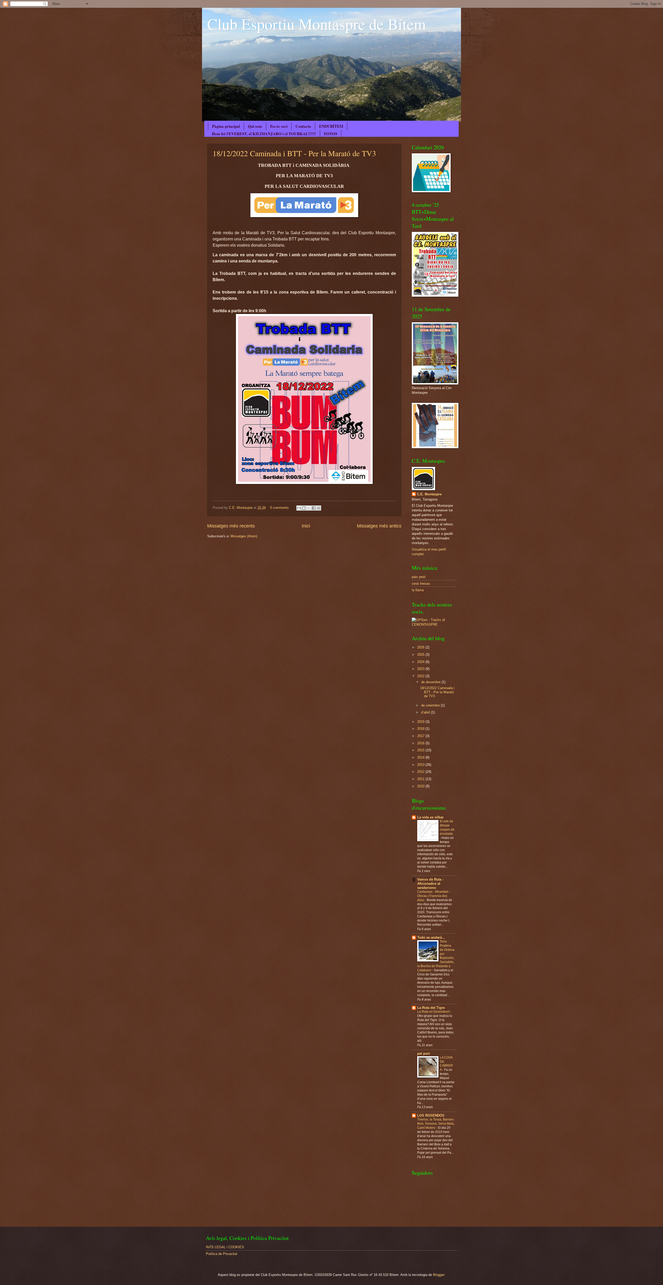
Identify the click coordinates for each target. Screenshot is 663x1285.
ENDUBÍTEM (331, 126)
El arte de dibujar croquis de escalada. (447, 827)
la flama (418, 590)
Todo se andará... (431, 937)
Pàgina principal (226, 126)
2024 (421, 662)
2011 (421, 779)
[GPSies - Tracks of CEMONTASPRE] (434, 624)
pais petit (419, 577)
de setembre (431, 705)
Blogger (438, 1275)
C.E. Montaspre (241, 508)
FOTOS (330, 134)
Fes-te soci (278, 126)
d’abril (426, 712)
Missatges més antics (379, 526)
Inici (306, 526)
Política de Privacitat (221, 1254)
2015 (421, 750)
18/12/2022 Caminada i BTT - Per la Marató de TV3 (294, 153)
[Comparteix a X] (308, 508)
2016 (421, 743)
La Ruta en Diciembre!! (433, 1011)
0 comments (279, 508)
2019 (421, 722)
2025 (421, 654)
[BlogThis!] (303, 508)
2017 (421, 736)
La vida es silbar (430, 817)
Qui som (255, 126)
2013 (421, 765)
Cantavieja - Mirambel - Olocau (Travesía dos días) (433, 896)
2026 (421, 647)
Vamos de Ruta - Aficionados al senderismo (430, 883)
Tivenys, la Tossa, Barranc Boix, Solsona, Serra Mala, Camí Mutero (436, 1124)
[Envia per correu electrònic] (298, 508)
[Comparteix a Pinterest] (318, 508)
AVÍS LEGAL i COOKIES (225, 1247)
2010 (421, 786)
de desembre (431, 682)
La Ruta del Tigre (431, 1008)
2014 (421, 757)
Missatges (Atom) (243, 536)
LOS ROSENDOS (430, 1115)
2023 (421, 669)
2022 (421, 676)
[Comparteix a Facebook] (313, 508)
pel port (423, 1053)
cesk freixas (421, 584)
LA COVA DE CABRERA (446, 1064)
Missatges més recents (231, 526)
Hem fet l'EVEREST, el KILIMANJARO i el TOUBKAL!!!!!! (264, 134)
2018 (421, 729)
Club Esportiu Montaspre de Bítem (316, 23)
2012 (421, 772)
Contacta (303, 126)
